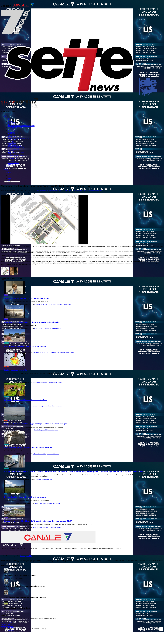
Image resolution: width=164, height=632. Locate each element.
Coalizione (59, 304)
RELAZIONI (11, 135)
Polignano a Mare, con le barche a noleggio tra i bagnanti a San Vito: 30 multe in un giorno (36, 424)
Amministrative (67, 304)
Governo (48, 328)
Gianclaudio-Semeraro (49, 503)
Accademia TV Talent (13, 158)
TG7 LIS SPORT (12, 136)
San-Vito (36, 430)
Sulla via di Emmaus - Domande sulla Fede (19, 138)
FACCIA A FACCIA (13, 130)
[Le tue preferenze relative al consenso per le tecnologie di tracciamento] (161, 629)
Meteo (34, 382)
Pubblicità (10, 164)
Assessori (58, 328)
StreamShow (11, 630)
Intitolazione (42, 190)
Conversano (38, 479)
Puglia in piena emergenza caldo (15, 370)
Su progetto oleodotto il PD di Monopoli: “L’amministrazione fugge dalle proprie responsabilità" (38, 521)
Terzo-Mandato (42, 328)
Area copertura (8, 172)
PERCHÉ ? (11, 124)
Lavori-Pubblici (42, 352)
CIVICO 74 (11, 144)
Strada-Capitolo (65, 352)
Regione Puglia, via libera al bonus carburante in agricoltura (25, 400)
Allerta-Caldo (43, 382)
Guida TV (7, 166)
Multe (56, 430)
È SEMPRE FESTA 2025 (15, 127)
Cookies (3, 627)
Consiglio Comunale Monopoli (16, 147)
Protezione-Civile (52, 382)
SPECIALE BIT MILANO (15, 146)
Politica (6, 295)
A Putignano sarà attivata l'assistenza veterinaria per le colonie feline (28, 448)
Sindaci (54, 328)
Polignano (42, 430)
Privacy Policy (11, 627)
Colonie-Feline (42, 454)
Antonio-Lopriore (74, 190)
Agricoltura (44, 406)
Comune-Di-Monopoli (59, 190)
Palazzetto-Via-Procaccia (54, 352)
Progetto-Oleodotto (55, 527)
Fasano (36, 503)
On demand (7, 118)
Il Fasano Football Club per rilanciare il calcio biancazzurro (25, 497)
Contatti (6, 169)
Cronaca (6, 366)
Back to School (12, 161)
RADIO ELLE (12, 141)
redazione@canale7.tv (7, 624)
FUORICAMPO (12, 132)
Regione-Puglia (37, 406)
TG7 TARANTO (12, 123)
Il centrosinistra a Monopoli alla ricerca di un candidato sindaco (26, 298)
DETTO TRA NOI (13, 129)
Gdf (46, 430)
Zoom (9, 153)
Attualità (99, 190)
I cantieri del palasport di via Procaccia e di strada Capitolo (25, 346)
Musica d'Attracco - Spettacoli (16, 152)
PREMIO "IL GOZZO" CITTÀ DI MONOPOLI (21, 126)
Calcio (40, 503)
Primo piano (11, 150)
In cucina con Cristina (13, 163)
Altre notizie (7, 529)
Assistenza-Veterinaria (53, 454)
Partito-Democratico (44, 527)
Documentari (11, 160)
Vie (49, 190)
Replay (9, 156)
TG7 (5, 116)
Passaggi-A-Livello (47, 479)
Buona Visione (12, 143)
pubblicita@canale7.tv (7, 626)
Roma (35, 328)
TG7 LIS (10, 121)
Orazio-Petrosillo (88, 190)
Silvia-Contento (52, 304)
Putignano (35, 454)
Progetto (57, 503)
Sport (5, 493)
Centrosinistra (43, 304)
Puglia (38, 382)
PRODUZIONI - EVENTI (15, 133)
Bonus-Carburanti (52, 406)
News (5, 167)
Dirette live (7, 170)
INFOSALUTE (12, 140)
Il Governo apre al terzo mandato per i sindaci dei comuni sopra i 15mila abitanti (32, 322)
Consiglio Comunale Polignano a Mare (18, 155)
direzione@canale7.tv (26, 556)
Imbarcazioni (50, 430)
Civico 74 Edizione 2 (13, 149)
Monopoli (37, 304)
